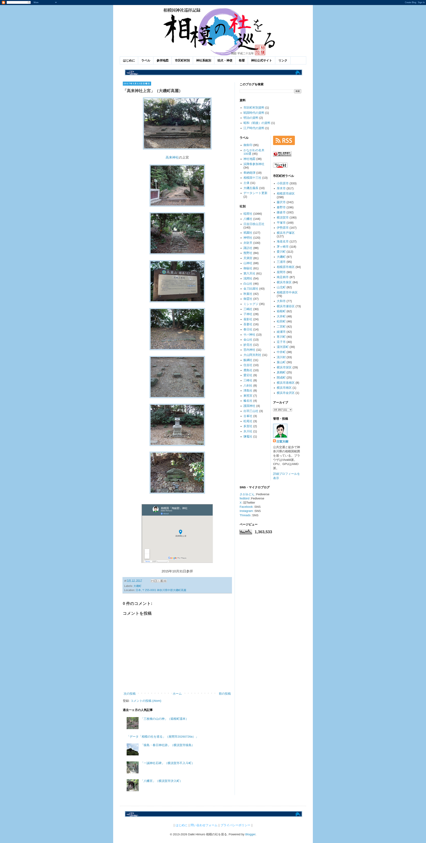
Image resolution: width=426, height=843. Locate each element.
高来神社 (172, 157)
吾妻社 (247, 324)
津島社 (247, 390)
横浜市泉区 (284, 282)
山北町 (281, 287)
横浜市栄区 (284, 367)
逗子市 (281, 342)
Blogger (250, 834)
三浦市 (281, 261)
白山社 (247, 283)
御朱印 (247, 145)
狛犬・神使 (224, 60)
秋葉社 (247, 293)
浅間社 (247, 278)
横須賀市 (283, 217)
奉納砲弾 (249, 172)
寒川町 (281, 336)
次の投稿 (130, 693)
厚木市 (281, 188)
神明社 (247, 237)
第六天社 (249, 273)
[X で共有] (158, 581)
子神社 (247, 314)
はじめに (129, 60)
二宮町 (281, 326)
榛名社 (247, 400)
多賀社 (247, 426)
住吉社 (247, 365)
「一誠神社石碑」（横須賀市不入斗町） (168, 763)
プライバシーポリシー (235, 825)
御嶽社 (247, 268)
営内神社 (249, 349)
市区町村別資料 (253, 107)
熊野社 (247, 253)
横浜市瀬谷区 (286, 306)
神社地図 (249, 159)
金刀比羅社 (250, 288)
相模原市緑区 (286, 193)
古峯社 (247, 416)
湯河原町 (283, 347)
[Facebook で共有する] (162, 581)
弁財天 (247, 242)
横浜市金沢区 (286, 393)
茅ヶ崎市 (283, 246)
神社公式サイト (261, 60)
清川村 (281, 357)
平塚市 (281, 222)
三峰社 (247, 380)
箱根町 (281, 311)
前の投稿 (225, 693)
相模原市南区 (286, 267)
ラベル (145, 60)
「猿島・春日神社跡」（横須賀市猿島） (168, 745)
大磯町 (137, 585)
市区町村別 (182, 60)
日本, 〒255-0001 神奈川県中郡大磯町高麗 (161, 590)
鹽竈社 (247, 436)
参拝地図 (163, 60)
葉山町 (281, 362)
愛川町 (281, 251)
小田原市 (283, 183)
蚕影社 (247, 319)
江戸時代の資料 (253, 128)
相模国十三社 (252, 177)
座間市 (281, 272)
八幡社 (247, 218)
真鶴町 (281, 372)
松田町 (281, 321)
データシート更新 (255, 193)
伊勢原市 (283, 227)
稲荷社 (247, 213)
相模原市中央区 (287, 292)
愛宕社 (247, 375)
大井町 (281, 316)
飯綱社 (247, 360)
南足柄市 (283, 277)
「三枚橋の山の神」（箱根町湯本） (165, 718)
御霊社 (247, 298)
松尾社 (247, 421)
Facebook (246, 506)
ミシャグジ (250, 304)
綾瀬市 (281, 331)
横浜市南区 (284, 387)
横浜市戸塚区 (286, 232)
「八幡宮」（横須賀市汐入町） (162, 781)
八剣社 (247, 385)
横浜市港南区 (286, 382)
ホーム (177, 693)
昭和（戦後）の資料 (256, 123)
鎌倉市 (281, 212)
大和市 (281, 301)
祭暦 (242, 60)
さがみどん (247, 494)
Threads (245, 515)
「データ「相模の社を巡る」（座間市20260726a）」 (163, 736)
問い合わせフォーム (204, 825)
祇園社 (247, 232)
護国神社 (249, 406)
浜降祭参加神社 (253, 164)
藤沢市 (281, 202)
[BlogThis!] (155, 581)
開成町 (281, 377)
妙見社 (247, 344)
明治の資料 (250, 117)
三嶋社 (247, 309)
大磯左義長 (250, 188)
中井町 (281, 352)
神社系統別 (203, 60)
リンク (282, 60)
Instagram (246, 511)
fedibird (244, 498)
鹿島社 (247, 370)
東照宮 (247, 395)
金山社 (247, 339)
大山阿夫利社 (252, 355)
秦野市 (281, 207)
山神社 (247, 263)
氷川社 (247, 431)
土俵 (246, 183)
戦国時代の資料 (253, 112)
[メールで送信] (152, 581)
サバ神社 (249, 334)
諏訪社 (247, 248)
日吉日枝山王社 (253, 224)
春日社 (247, 329)
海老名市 (283, 241)
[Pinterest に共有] (165, 581)
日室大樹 (282, 441)
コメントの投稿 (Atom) (145, 700)
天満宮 (247, 258)
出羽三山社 (250, 411)
